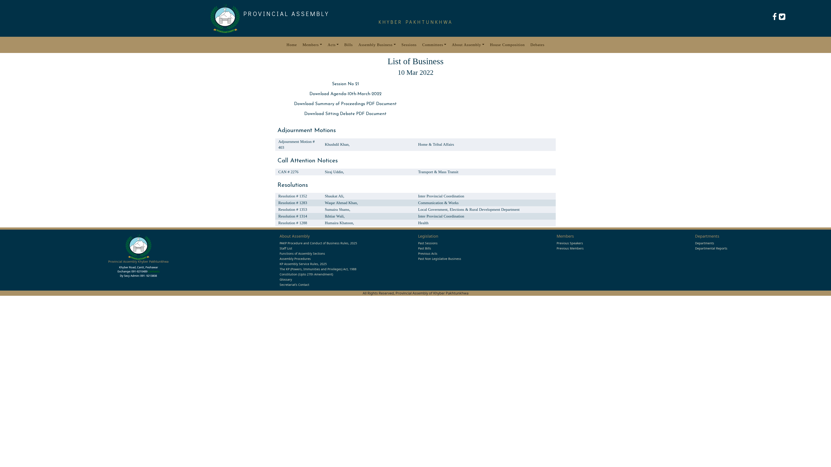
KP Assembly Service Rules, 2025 (303, 264)
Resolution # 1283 (292, 203)
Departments (704, 243)
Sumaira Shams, (337, 209)
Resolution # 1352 (292, 196)
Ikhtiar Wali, (335, 216)
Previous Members (570, 248)
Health (423, 223)
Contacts (153, 271)
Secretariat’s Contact (294, 285)
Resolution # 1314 (292, 216)
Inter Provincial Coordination (441, 196)
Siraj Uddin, (334, 172)
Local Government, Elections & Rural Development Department (469, 209)
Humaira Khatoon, (339, 223)
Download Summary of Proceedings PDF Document (345, 104)
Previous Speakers (570, 243)
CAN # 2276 (288, 172)
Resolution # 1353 (292, 209)
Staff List (286, 248)
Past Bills (424, 248)
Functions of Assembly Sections (302, 253)
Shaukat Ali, (334, 196)
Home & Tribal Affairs (436, 144)
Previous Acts (427, 253)
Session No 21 (345, 84)
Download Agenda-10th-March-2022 (345, 94)
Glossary (286, 279)
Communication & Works (438, 203)
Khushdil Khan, (337, 144)
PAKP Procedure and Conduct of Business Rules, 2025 (318, 243)
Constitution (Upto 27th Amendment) (306, 274)
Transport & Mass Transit (438, 172)
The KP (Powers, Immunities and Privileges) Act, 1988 (318, 269)
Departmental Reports (711, 248)
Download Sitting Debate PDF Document (345, 114)
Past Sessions (428, 243)
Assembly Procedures (295, 259)
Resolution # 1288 (292, 223)
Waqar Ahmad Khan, (341, 203)
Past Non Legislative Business (439, 259)
